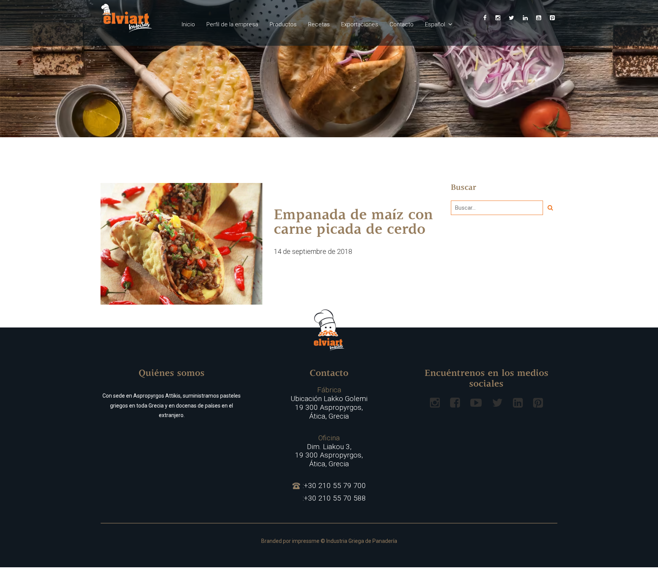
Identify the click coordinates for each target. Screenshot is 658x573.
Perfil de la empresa (232, 24)
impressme (305, 541)
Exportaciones (359, 24)
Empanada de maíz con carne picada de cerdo (353, 223)
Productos (283, 24)
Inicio (188, 24)
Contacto (402, 24)
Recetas (319, 24)
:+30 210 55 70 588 (334, 498)
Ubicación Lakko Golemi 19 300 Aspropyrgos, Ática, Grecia (329, 403)
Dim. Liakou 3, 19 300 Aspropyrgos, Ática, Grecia (329, 451)
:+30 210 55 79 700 (334, 486)
